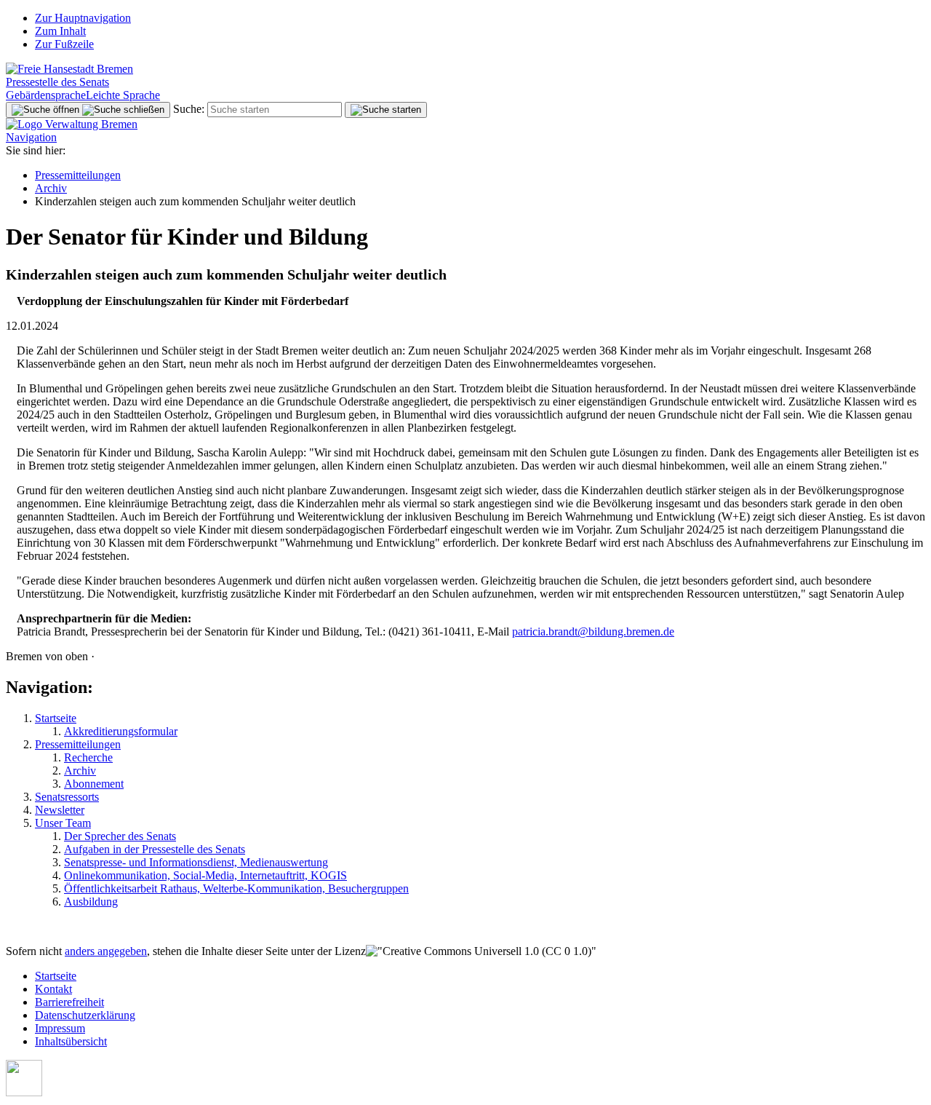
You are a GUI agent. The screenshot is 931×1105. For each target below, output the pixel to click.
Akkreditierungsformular (120, 731)
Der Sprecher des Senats (120, 836)
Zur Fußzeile (64, 44)
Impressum (60, 1028)
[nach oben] (24, 1092)
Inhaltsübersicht (71, 1041)
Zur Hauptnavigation (83, 18)
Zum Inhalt (60, 31)
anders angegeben (106, 951)
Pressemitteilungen (78, 175)
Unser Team (63, 823)
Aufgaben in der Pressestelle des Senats (154, 849)
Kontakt (53, 989)
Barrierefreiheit (69, 1002)
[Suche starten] (386, 110)
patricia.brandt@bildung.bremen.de (593, 631)
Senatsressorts (67, 797)
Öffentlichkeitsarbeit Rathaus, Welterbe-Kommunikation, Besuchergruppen (236, 888)
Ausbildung (91, 901)
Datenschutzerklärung (85, 1015)
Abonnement (94, 783)
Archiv (51, 188)
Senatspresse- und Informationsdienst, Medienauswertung (196, 862)
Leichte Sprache (123, 95)
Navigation (31, 137)
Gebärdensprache (46, 95)
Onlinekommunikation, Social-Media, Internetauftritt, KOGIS (205, 875)
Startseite (55, 718)
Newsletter (59, 810)
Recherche (88, 757)
